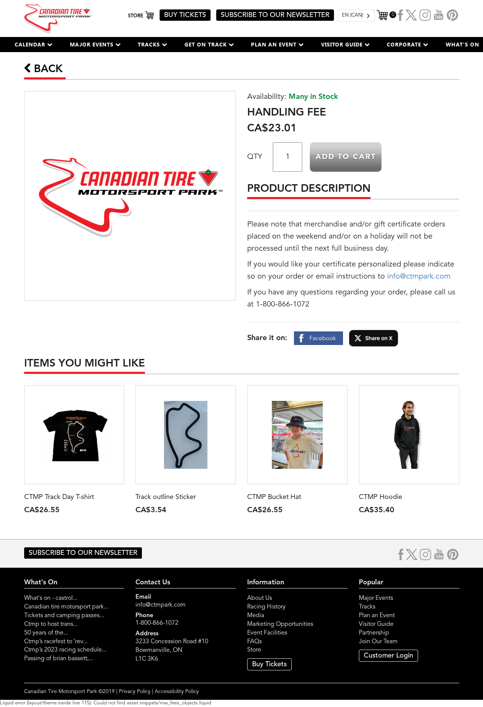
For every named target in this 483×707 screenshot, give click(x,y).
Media (255, 616)
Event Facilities (267, 633)
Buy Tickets (269, 664)
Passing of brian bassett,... (58, 659)
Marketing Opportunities (280, 624)
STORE (136, 16)
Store (254, 650)
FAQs (254, 642)
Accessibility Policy (177, 691)
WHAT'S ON (462, 44)
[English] (356, 15)
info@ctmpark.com (419, 276)
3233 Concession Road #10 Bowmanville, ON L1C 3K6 (171, 650)
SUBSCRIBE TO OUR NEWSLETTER (275, 15)
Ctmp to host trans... (51, 624)
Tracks (367, 607)
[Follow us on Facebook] (401, 15)
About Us (259, 598)
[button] (33, 44)
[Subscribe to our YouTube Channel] (439, 15)
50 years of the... (46, 633)
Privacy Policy (135, 691)
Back (47, 69)
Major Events (376, 598)
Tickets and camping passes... (64, 616)
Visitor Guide (376, 624)
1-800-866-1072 (156, 623)
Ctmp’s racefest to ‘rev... (56, 642)
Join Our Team (378, 642)
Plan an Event (377, 616)
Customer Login (388, 655)
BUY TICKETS (185, 15)
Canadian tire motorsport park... (66, 607)
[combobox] (356, 15)
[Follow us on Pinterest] (452, 15)
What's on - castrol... (50, 598)
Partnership (374, 633)
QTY (254, 157)
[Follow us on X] (411, 15)
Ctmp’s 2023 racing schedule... (65, 650)
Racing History (266, 607)
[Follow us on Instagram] (425, 15)
